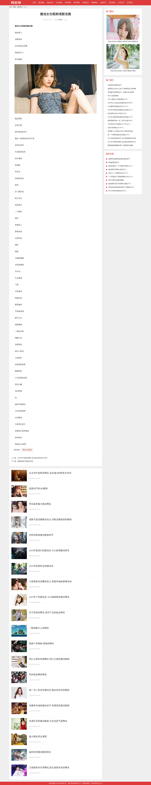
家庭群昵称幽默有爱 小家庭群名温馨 (120, 145)
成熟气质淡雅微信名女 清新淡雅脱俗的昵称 (50, 519)
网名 (14, 7)
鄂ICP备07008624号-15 (74, 783)
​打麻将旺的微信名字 (115, 85)
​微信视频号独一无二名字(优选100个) (120, 120)
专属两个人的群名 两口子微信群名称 (120, 131)
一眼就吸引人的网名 (39, 628)
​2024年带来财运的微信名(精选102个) (120, 110)
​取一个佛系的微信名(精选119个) (119, 135)
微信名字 (50, 2)
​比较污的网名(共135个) (115, 127)
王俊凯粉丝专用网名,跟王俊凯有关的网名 (49, 767)
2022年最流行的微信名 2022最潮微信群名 (49, 550)
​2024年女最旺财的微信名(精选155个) (120, 117)
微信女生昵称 (27, 450)
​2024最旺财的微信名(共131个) (118, 106)
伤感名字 (86, 2)
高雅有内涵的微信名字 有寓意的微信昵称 (49, 705)
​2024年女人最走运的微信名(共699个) (120, 103)
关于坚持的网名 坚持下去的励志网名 (47, 612)
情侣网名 (41, 2)
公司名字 (121, 2)
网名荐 (60, 19)
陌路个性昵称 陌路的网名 (41, 643)
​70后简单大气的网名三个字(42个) (119, 124)
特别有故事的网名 (38, 674)
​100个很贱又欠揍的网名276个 (118, 99)
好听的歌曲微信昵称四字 (41, 535)
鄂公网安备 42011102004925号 (57, 783)
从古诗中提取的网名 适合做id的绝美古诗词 (32, 458)
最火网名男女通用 (38, 736)
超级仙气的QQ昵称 (38, 488)
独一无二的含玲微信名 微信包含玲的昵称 (49, 690)
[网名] (15, 4)
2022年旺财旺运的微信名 (41, 566)
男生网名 (68, 2)
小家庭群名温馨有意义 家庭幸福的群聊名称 (50, 581)
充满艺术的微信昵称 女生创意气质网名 (48, 721)
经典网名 (94, 2)
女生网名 (59, 2)
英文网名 (112, 2)
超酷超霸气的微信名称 (25, 461)
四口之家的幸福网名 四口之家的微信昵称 (49, 659)
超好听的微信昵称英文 (40, 752)
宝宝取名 (130, 2)
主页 (10, 7)
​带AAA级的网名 (113, 96)
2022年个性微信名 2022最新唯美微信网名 (49, 597)
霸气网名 (77, 2)
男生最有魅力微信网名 (40, 504)
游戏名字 (103, 2)
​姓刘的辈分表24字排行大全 (117, 113)
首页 (34, 2)
